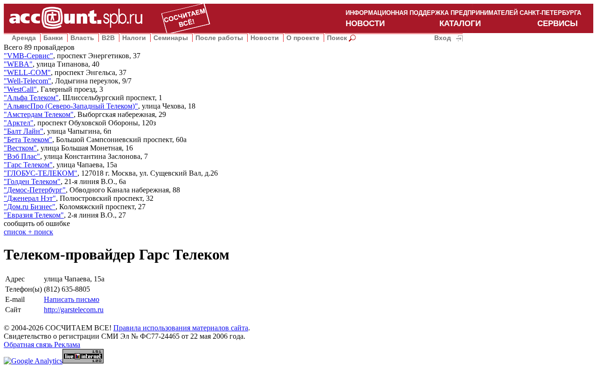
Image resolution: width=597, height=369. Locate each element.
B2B (108, 37)
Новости (264, 37)
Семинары (170, 37)
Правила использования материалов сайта (180, 328)
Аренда (24, 37)
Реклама (67, 344)
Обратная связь (29, 344)
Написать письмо (71, 299)
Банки (53, 37)
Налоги (134, 37)
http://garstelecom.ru (74, 310)
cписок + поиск (28, 232)
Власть (82, 37)
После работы (219, 37)
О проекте (302, 37)
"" (28, 56)
